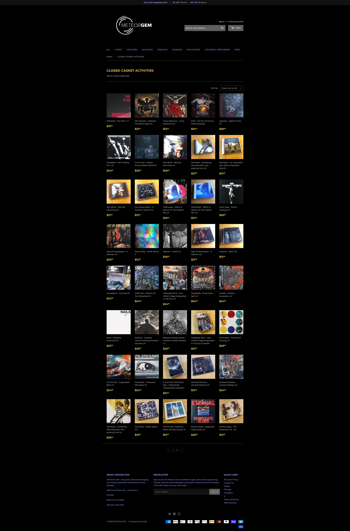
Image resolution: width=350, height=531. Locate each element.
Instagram (228, 493)
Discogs (227, 489)
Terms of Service (231, 499)
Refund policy (230, 503)
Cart (238, 28)
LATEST (118, 49)
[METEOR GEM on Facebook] (174, 514)
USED (237, 49)
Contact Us (229, 483)
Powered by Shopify (138, 521)
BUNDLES (177, 49)
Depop (227, 486)
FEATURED (132, 49)
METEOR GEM (119, 521)
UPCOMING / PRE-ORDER (217, 49)
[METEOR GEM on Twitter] (169, 514)
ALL (108, 49)
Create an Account (235, 22)
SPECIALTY (162, 49)
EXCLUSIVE (147, 49)
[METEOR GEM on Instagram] (179, 514)
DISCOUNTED (193, 49)
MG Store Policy (231, 479)
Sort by (214, 88)
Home (109, 57)
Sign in (221, 22)
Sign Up (214, 492)
